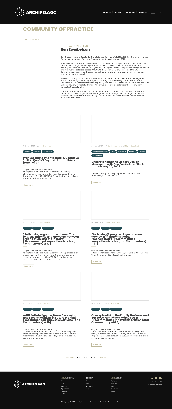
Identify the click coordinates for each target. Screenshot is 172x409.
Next (101, 357)
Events (88, 381)
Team (62, 383)
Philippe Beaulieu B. (131, 146)
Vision (62, 381)
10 (91, 357)
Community (64, 386)
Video (113, 391)
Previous (72, 357)
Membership (130, 12)
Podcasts (114, 381)
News (87, 383)
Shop (87, 389)
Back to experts (32, 39)
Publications (114, 389)
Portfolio (118, 12)
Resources (143, 12)
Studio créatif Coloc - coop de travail (109, 402)
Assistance (107, 12)
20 (95, 357)
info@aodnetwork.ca (155, 384)
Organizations (65, 389)
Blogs (112, 386)
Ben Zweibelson (46, 146)
